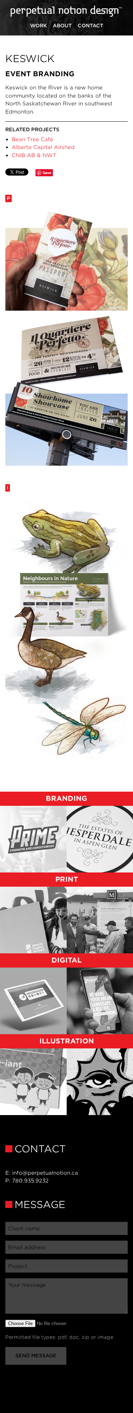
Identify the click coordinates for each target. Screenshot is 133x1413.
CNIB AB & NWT (34, 155)
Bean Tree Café (32, 139)
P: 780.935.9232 (27, 1181)
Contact (90, 25)
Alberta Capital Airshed (43, 147)
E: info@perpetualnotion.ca (41, 1173)
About (62, 25)
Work (38, 25)
